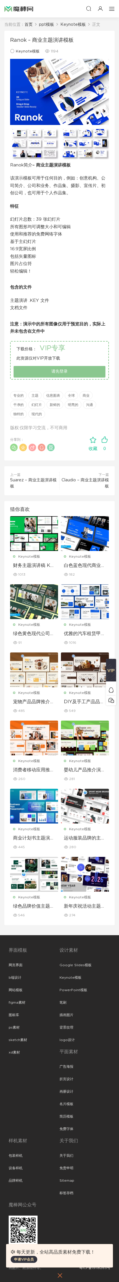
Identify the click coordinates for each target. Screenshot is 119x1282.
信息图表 (53, 395)
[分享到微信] (14, 447)
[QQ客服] (111, 690)
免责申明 (66, 1168)
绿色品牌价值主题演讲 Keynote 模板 (34, 906)
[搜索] (89, 8)
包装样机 (16, 1155)
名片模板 (66, 1104)
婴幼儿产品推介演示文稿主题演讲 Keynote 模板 (84, 770)
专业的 (18, 395)
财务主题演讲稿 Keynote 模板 (33, 565)
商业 (86, 395)
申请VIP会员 (24, 1259)
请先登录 (59, 371)
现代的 (36, 414)
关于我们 (66, 1155)
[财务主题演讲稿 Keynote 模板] (34, 533)
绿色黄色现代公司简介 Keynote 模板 (34, 634)
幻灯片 (36, 405)
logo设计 (67, 1040)
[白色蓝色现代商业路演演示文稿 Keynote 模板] (85, 533)
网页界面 (16, 965)
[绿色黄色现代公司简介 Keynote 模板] (34, 601)
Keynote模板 (28, 51)
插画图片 (66, 1015)
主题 (34, 395)
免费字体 (66, 1129)
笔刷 (63, 1002)
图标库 (14, 1015)
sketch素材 (18, 1040)
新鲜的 (55, 405)
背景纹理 (66, 1027)
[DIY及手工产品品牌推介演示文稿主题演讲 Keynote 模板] (85, 669)
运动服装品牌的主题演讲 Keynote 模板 (84, 838)
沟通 (89, 405)
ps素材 (14, 1027)
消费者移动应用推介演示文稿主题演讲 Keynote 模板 (34, 770)
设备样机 (16, 1168)
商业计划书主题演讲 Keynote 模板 (34, 838)
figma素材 (17, 1002)
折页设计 (66, 1079)
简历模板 (66, 1116)
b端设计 (15, 977)
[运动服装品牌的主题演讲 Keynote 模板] (85, 806)
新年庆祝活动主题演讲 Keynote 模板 (84, 906)
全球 (71, 395)
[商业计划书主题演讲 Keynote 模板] (34, 806)
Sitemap (67, 1180)
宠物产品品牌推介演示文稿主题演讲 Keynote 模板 (34, 702)
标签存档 (66, 1193)
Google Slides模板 (76, 965)
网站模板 (16, 990)
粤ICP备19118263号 (94, 1268)
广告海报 (66, 1066)
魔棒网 (18, 8)
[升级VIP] (111, 672)
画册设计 (66, 1091)
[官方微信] (111, 700)
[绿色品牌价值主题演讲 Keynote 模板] (34, 874)
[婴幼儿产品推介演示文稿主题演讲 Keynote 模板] (85, 738)
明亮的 (73, 405)
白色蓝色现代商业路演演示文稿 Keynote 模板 (84, 565)
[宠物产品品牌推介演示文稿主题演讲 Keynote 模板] (34, 669)
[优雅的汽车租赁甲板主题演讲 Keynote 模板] (85, 601)
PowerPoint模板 (73, 990)
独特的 (18, 414)
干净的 (18, 405)
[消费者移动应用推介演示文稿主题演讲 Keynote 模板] (34, 738)
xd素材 (14, 1052)
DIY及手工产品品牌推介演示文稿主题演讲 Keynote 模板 (84, 702)
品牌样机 (16, 1180)
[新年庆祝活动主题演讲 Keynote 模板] (85, 874)
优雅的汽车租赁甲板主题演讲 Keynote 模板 (84, 634)
